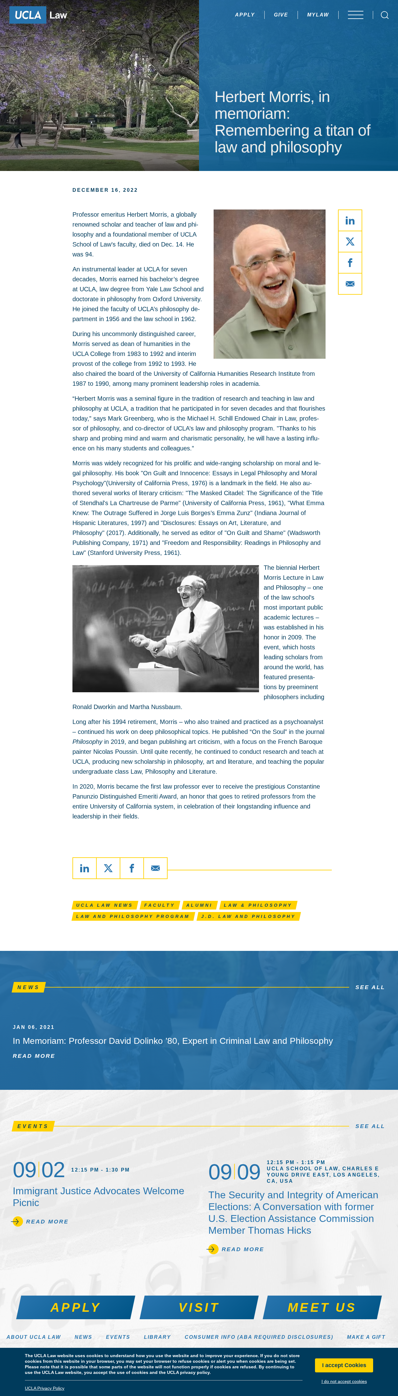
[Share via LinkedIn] (350, 220)
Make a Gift (366, 1337)
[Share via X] (350, 241)
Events (118, 1337)
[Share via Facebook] (350, 262)
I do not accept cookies (344, 1381)
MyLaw (318, 14)
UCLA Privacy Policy (44, 1388)
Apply (245, 14)
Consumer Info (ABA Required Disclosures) (259, 1337)
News (83, 1337)
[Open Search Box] (385, 15)
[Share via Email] (350, 283)
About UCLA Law (34, 1337)
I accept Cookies (344, 1365)
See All (370, 987)
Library (157, 1337)
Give (281, 14)
